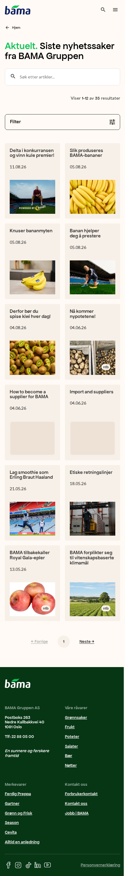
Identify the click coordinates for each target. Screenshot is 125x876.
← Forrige (39, 641)
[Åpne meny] (115, 10)
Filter (15, 121)
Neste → (86, 641)
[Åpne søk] (103, 10)
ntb (106, 367)
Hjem (16, 27)
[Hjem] (17, 10)
